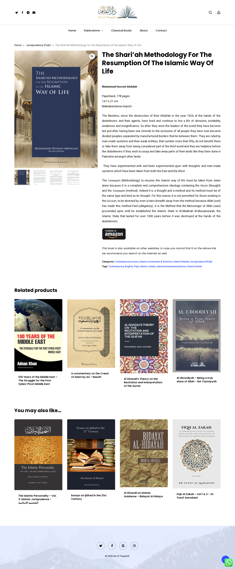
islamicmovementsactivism (171, 266)
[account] (219, 12)
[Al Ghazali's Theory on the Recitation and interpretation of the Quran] (144, 336)
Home (18, 45)
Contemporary (116, 266)
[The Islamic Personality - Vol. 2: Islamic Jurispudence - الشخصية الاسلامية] (38, 454)
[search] (210, 12)
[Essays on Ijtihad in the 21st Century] (91, 454)
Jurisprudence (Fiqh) (38, 45)
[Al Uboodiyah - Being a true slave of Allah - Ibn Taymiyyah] (197, 335)
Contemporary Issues (126, 261)
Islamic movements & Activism (155, 261)
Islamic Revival (181, 261)
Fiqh (136, 266)
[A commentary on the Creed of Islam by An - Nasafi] (91, 333)
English (129, 266)
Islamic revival (147, 266)
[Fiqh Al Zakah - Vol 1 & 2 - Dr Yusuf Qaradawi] (197, 453)
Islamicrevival (194, 266)
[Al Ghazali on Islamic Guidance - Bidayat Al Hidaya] (144, 453)
